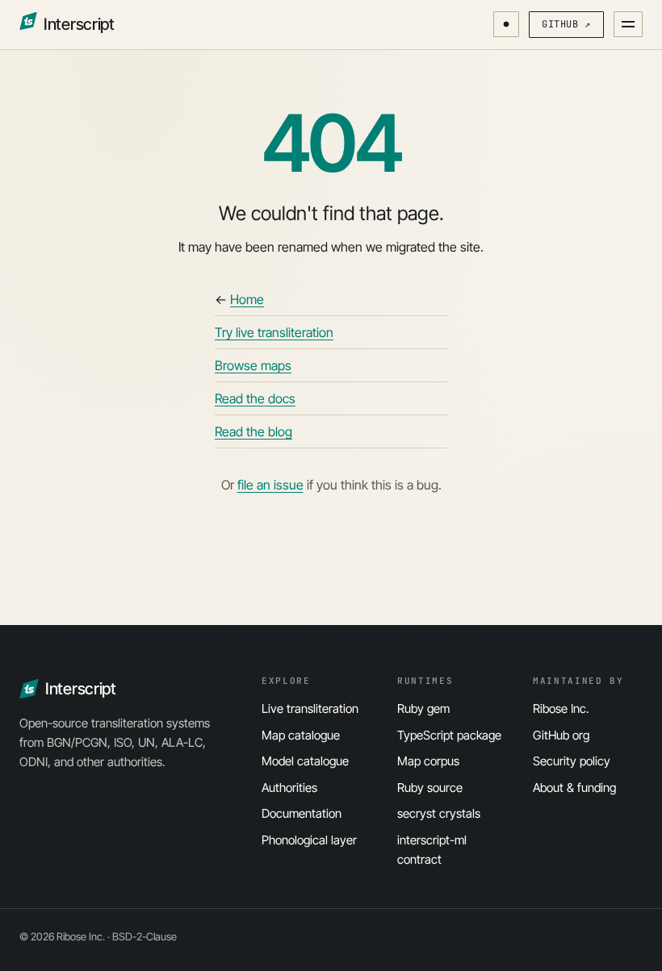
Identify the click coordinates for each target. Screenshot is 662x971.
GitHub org (561, 735)
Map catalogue (301, 735)
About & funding (574, 787)
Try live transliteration (274, 332)
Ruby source (430, 787)
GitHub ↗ (566, 24)
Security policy (571, 761)
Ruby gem (423, 708)
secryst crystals (438, 813)
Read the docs (255, 398)
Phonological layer (309, 840)
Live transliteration (310, 708)
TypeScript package (449, 735)
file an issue (270, 485)
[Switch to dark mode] (506, 24)
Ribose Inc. (561, 708)
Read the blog (253, 431)
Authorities (289, 787)
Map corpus (428, 761)
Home (247, 299)
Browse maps (253, 365)
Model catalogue (305, 761)
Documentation (301, 813)
